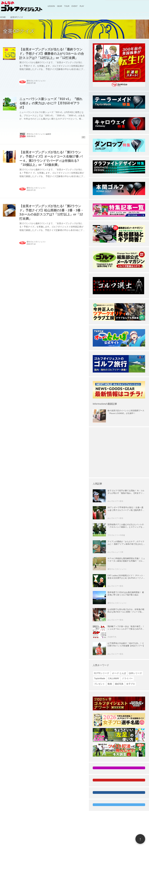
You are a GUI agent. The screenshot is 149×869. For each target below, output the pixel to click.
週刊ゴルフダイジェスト (36, 81)
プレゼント (99, 684)
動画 (110, 684)
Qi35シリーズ (135, 673)
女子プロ (130, 684)
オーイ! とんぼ (119, 673)
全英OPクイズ (19, 31)
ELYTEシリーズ (101, 673)
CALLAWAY (113, 678)
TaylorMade (99, 678)
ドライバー (127, 678)
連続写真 (119, 684)
